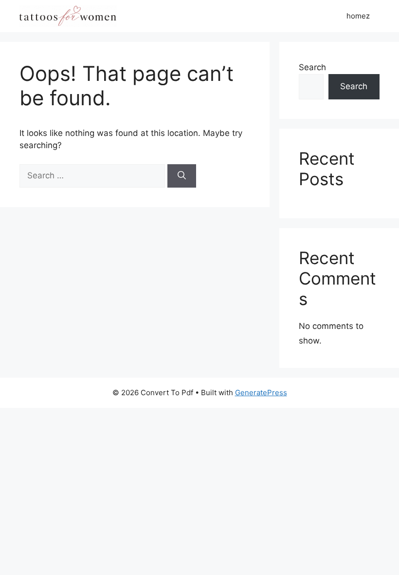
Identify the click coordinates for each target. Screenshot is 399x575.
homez (358, 15)
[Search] (181, 176)
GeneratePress (261, 392)
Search (312, 67)
